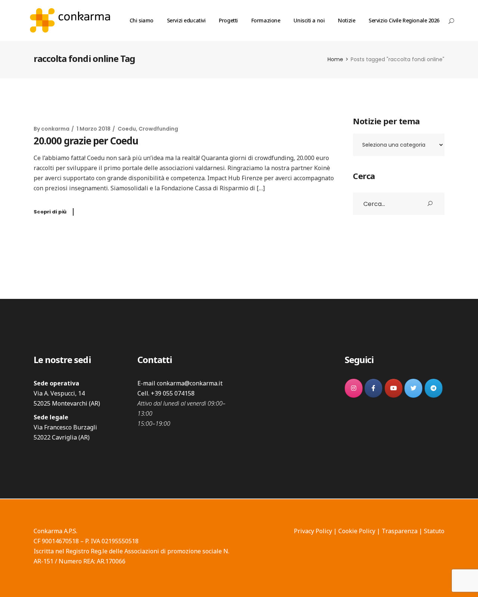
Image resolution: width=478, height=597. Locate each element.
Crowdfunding (158, 128)
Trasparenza (400, 531)
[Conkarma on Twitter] (413, 388)
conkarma (55, 128)
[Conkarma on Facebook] (373, 388)
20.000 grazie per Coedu (86, 140)
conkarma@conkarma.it (190, 383)
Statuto (434, 531)
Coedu (127, 128)
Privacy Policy (313, 531)
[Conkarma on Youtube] (394, 388)
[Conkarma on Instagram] (354, 388)
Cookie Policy (356, 531)
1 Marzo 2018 (94, 128)
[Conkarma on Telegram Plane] (434, 388)
